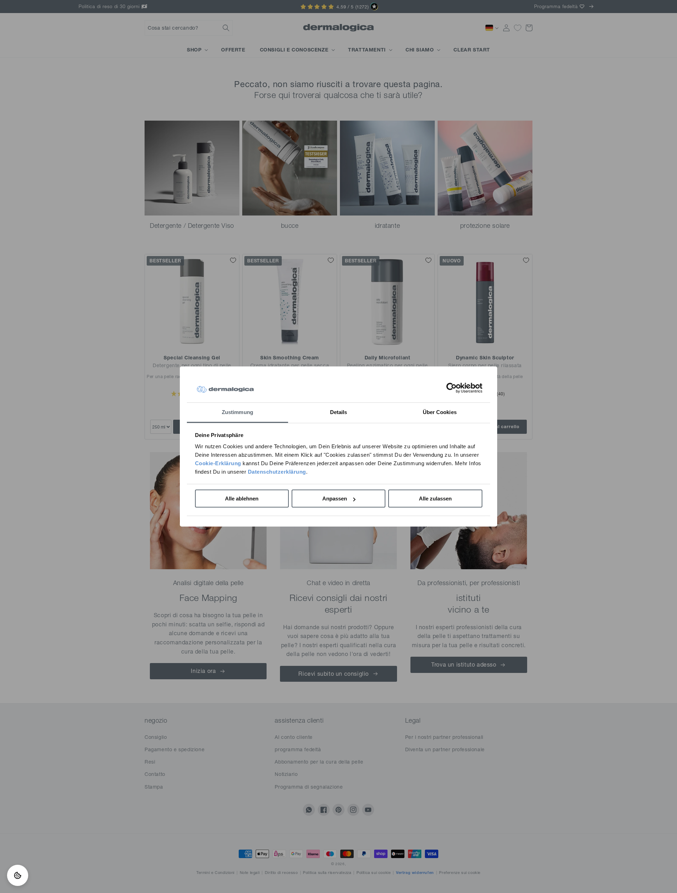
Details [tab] (338, 412)
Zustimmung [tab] (237, 412)
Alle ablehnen (241, 499)
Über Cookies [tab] (440, 412)
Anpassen (334, 499)
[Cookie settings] (17, 875)
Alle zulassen (435, 499)
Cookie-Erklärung (218, 463)
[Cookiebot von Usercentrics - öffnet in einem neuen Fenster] (451, 388)
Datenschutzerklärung (277, 472)
